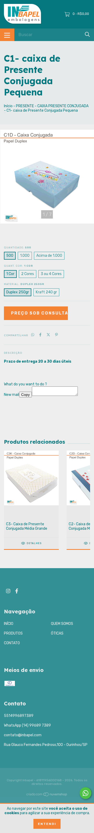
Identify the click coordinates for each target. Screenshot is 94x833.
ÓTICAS (57, 633)
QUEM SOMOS (62, 623)
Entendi (47, 824)
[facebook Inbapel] (16, 591)
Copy (25, 394)
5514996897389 (18, 716)
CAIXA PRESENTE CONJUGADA (63, 106)
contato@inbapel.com (23, 735)
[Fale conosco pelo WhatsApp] (85, 793)
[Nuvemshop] (47, 795)
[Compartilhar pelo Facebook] (40, 335)
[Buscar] (87, 34)
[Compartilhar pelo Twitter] (48, 335)
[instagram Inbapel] (8, 591)
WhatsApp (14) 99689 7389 (27, 725)
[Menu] (7, 34)
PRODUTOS (13, 633)
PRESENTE (25, 106)
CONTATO (12, 643)
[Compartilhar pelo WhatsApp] (32, 335)
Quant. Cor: (18, 265)
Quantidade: (17, 247)
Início (8, 106)
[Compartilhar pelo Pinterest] (56, 335)
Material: (24, 284)
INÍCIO (8, 623)
